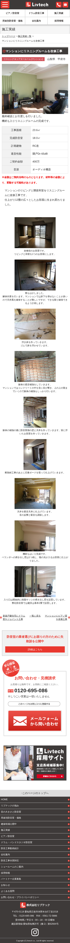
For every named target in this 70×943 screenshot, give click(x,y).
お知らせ (5, 885)
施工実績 (58, 13)
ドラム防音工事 (36, 13)
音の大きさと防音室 (11, 812)
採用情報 (59, 20)
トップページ (8, 36)
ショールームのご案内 (12, 866)
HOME (4, 799)
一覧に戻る (35, 615)
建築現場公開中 (9, 824)
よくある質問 (7, 891)
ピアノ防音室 (12, 13)
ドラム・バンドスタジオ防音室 (16, 842)
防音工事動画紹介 (10, 848)
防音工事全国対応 (10, 860)
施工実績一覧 (24, 36)
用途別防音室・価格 (12, 20)
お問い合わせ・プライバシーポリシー (20, 897)
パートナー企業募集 (11, 879)
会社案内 (36, 20)
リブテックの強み (10, 805)
